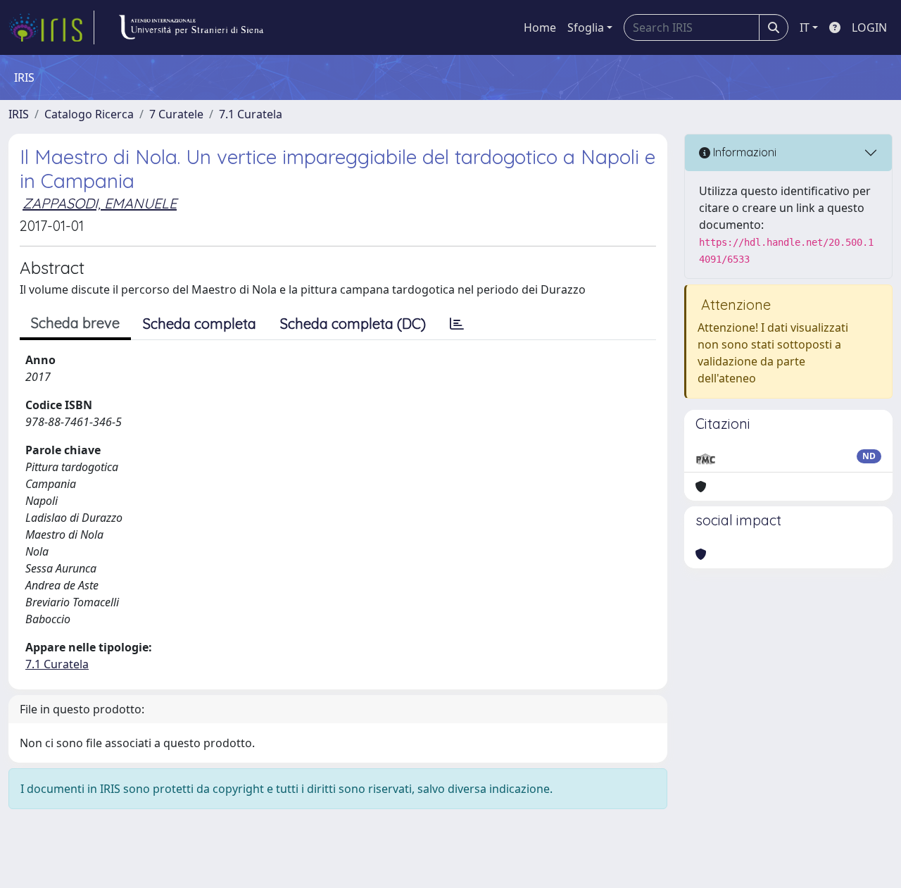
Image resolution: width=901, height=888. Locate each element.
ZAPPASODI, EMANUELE (100, 203)
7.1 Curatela (250, 114)
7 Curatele (176, 114)
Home (540, 27)
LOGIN (869, 27)
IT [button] (804, 27)
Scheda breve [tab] (75, 323)
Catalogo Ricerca (89, 114)
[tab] (457, 324)
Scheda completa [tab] (199, 323)
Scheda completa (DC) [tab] (353, 323)
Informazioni (743, 152)
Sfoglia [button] (585, 27)
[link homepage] (51, 27)
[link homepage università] (191, 27)
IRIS (18, 114)
